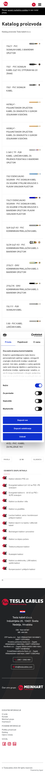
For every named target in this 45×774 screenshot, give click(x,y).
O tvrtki (5, 714)
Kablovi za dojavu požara (19, 539)
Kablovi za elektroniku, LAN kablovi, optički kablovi (23, 561)
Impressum (6, 721)
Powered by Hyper (36, 770)
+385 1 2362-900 (23, 659)
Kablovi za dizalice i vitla (18, 501)
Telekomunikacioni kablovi (19, 546)
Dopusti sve (22, 420)
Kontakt (5, 716)
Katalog (5, 732)
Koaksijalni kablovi (16, 554)
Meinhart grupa (8, 719)
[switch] (38, 393)
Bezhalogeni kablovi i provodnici (21, 531)
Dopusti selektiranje (22, 428)
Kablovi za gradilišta (16, 509)
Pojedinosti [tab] (23, 342)
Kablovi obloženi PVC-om (19, 479)
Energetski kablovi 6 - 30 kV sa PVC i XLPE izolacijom (23, 493)
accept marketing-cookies (18, 10)
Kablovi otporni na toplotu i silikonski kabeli (23, 524)
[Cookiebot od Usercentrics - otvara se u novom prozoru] (31, 335)
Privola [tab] (8, 342)
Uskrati (22, 437)
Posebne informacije (11, 726)
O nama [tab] (36, 342)
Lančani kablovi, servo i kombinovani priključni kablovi (23, 516)
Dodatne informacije (11, 710)
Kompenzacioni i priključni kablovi (22, 569)
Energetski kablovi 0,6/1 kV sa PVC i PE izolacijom (24, 486)
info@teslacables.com (23, 667)
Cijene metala (7, 734)
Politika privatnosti (9, 729)
